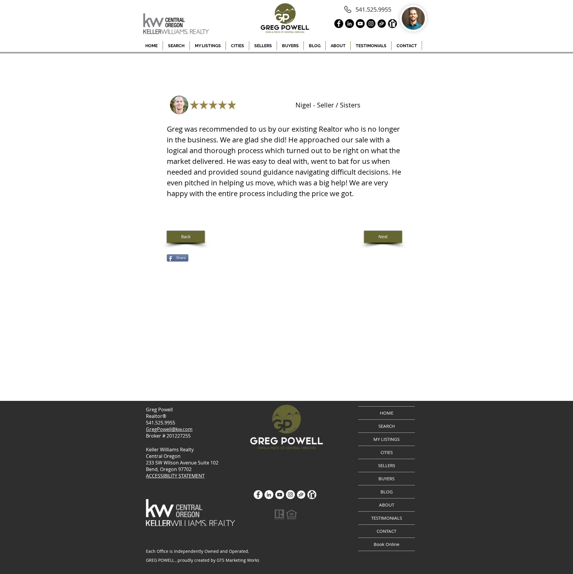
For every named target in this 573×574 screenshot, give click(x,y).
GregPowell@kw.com (169, 429)
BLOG (387, 492)
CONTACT (386, 531)
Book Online (386, 544)
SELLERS (386, 465)
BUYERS (386, 478)
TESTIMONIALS (386, 518)
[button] (237, 45)
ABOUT (386, 505)
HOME (386, 413)
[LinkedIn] (268, 494)
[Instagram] (290, 494)
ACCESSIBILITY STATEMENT (175, 476)
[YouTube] (279, 494)
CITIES (387, 452)
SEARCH (386, 426)
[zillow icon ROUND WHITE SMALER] (301, 494)
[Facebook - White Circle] (258, 494)
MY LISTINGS (386, 439)
